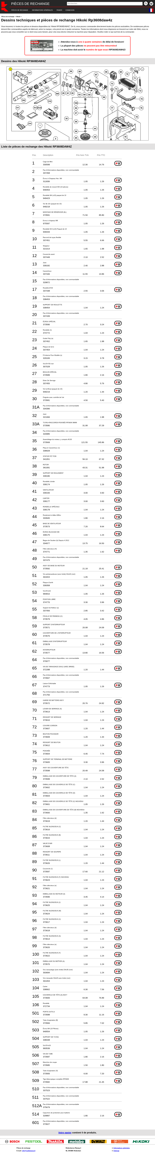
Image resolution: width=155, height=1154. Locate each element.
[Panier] (151, 3)
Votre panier (64, 1132)
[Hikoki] (141, 1143)
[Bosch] (13, 1143)
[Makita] (56, 1143)
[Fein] (120, 1143)
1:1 (137, 69)
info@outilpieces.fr (28, 1151)
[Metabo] (77, 1143)
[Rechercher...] (145, 3)
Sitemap (116, 1151)
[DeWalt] (99, 1143)
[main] (77, 575)
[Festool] (34, 1143)
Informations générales (121, 1148)
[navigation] (74, 10)
